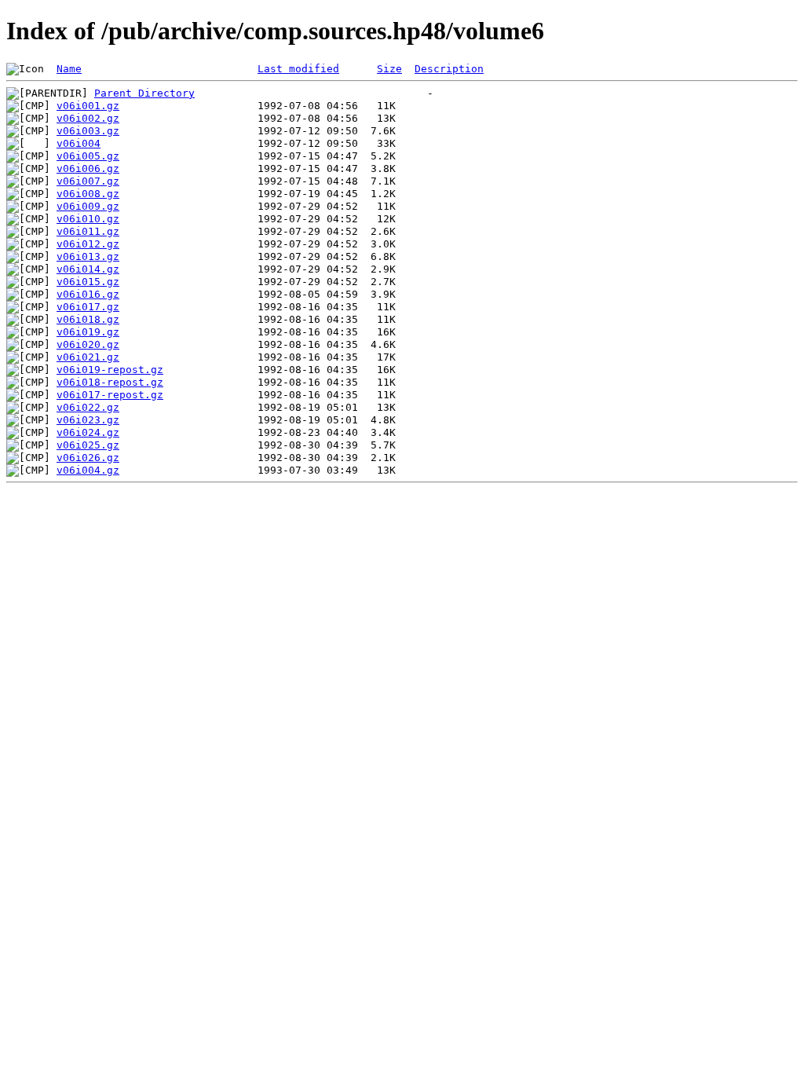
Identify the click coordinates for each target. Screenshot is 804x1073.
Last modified (298, 69)
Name (69, 69)
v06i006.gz (88, 168)
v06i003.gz (88, 131)
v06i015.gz (88, 281)
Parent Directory (144, 93)
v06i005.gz (88, 156)
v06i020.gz (88, 344)
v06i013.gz (88, 256)
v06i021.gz (88, 357)
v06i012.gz (88, 244)
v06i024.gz (88, 432)
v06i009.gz (88, 206)
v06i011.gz (88, 231)
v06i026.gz (88, 457)
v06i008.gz (88, 194)
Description (449, 69)
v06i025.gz (88, 445)
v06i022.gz (88, 407)
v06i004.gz (88, 470)
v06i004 (78, 143)
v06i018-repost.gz (110, 382)
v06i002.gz (88, 118)
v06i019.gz (88, 332)
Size (389, 69)
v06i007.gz (88, 181)
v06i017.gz (88, 307)
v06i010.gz (88, 219)
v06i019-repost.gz (110, 369)
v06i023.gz (88, 420)
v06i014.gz (88, 269)
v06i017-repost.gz (110, 395)
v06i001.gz (88, 106)
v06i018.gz (88, 319)
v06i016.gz (88, 294)
